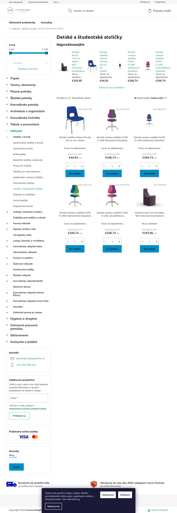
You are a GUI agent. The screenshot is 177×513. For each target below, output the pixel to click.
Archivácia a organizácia (27, 111)
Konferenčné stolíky (23, 269)
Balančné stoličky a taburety (28, 160)
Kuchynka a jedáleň (23, 342)
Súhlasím (125, 494)
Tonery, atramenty (23, 85)
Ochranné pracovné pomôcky (23, 326)
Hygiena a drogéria (23, 318)
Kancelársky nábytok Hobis (27, 246)
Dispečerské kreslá (23, 206)
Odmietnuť (108, 494)
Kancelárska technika (25, 117)
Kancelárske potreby (24, 104)
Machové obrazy (22, 286)
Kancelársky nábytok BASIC (28, 281)
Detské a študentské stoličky (28, 188)
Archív (16, 467)
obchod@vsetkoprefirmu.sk (30, 358)
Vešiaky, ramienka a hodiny (27, 211)
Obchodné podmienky (38, 2)
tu (79, 499)
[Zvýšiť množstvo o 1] (82, 166)
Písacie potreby (20, 91)
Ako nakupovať (15, 2)
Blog (11, 455)
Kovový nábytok (21, 223)
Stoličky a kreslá (21, 136)
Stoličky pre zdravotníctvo (26, 171)
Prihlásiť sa (19, 415)
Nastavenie (53, 506)
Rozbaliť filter (27, 69)
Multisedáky (19, 154)
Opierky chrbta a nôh (24, 229)
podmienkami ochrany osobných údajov (28, 408)
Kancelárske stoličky (23, 183)
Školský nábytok (22, 275)
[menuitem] (22, 22)
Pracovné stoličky (22, 165)
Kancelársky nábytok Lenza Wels (31, 301)
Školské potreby (21, 98)
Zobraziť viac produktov (111, 87)
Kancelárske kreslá (23, 148)
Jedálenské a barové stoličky (28, 177)
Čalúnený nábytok (23, 263)
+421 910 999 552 (26, 364)
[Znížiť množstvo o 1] (68, 166)
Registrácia (160, 2)
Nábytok (16, 131)
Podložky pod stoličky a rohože (29, 217)
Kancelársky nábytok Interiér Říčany (28, 294)
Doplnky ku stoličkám (24, 194)
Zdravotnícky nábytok (25, 252)
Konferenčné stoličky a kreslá (28, 142)
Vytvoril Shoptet (159, 510)
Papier (14, 78)
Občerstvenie (19, 335)
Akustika (18, 306)
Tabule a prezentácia (24, 124)
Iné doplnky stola (22, 234)
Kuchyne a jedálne (23, 257)
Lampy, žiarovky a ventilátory (28, 240)
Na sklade (30, 63)
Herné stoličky (20, 200)
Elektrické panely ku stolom (27, 312)
